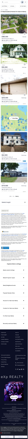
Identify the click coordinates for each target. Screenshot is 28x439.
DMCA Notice (14, 406)
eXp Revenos (18, 341)
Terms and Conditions (5, 355)
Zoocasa (17, 334)
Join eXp (2, 337)
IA (13, 196)
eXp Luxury (17, 346)
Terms (15, 430)
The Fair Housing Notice (16, 418)
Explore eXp (3, 332)
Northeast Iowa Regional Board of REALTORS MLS (14, 234)
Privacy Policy (4, 359)
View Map (15, 118)
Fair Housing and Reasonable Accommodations (14, 410)
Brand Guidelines (4, 364)
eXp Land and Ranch (19, 348)
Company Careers (5, 341)
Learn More (16, 420)
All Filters (5, 6)
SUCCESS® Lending (19, 339)
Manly (17, 196)
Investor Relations (4, 339)
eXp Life (17, 332)
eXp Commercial (18, 343)
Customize (21, 436)
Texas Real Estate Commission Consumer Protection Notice (14, 416)
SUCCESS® (17, 337)
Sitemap (2, 366)
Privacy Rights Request (5, 357)
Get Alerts (24, 6)
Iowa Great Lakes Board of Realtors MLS (12, 251)
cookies (5, 427)
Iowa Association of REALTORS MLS (12, 214)
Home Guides (4, 343)
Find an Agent (4, 334)
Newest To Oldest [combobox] (13, 6)
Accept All (7, 436)
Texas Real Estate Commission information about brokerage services (14, 414)
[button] (14, 202)
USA (10, 196)
